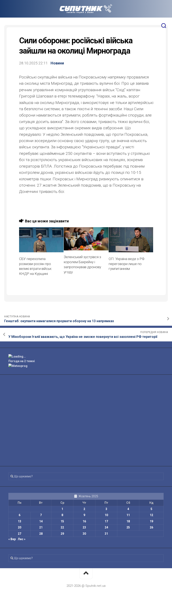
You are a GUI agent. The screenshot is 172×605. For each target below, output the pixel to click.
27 (19, 533)
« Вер (12, 539)
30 (84, 533)
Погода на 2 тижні (21, 361)
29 (62, 533)
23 (84, 527)
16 (84, 521)
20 (19, 527)
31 (106, 533)
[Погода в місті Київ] (86, 356)
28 (41, 533)
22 (62, 527)
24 (106, 527)
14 (41, 521)
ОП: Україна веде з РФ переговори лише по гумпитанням (127, 264)
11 (128, 515)
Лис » (21, 539)
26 (151, 527)
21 (41, 527)
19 (151, 521)
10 (106, 515)
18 (128, 521)
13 (19, 521)
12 (151, 515)
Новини (57, 63)
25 (128, 527)
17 (106, 521)
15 (62, 521)
